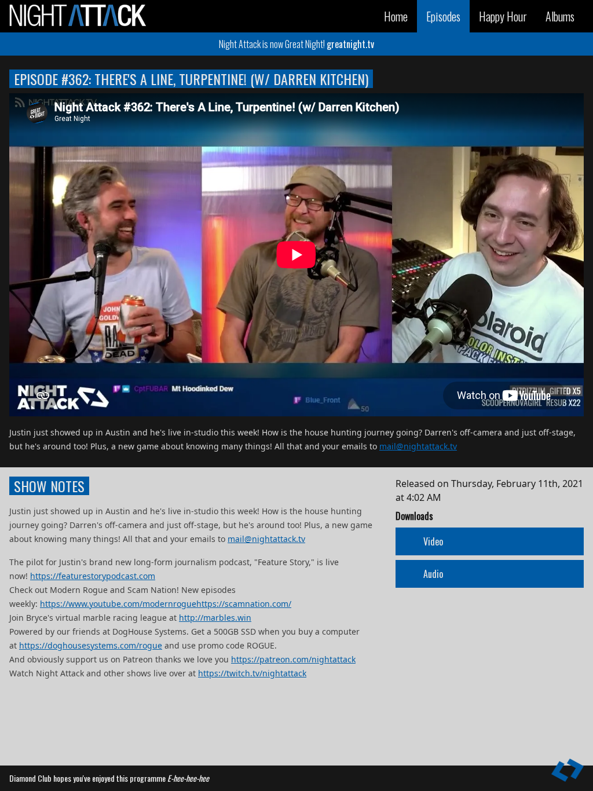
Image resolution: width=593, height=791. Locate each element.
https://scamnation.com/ (243, 603)
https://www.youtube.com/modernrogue (118, 603)
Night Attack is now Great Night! (296, 44)
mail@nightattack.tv (418, 446)
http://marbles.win (215, 617)
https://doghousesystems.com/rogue (90, 645)
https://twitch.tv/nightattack (252, 673)
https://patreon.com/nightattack (293, 659)
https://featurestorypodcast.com (92, 575)
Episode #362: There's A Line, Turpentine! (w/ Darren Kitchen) (191, 78)
